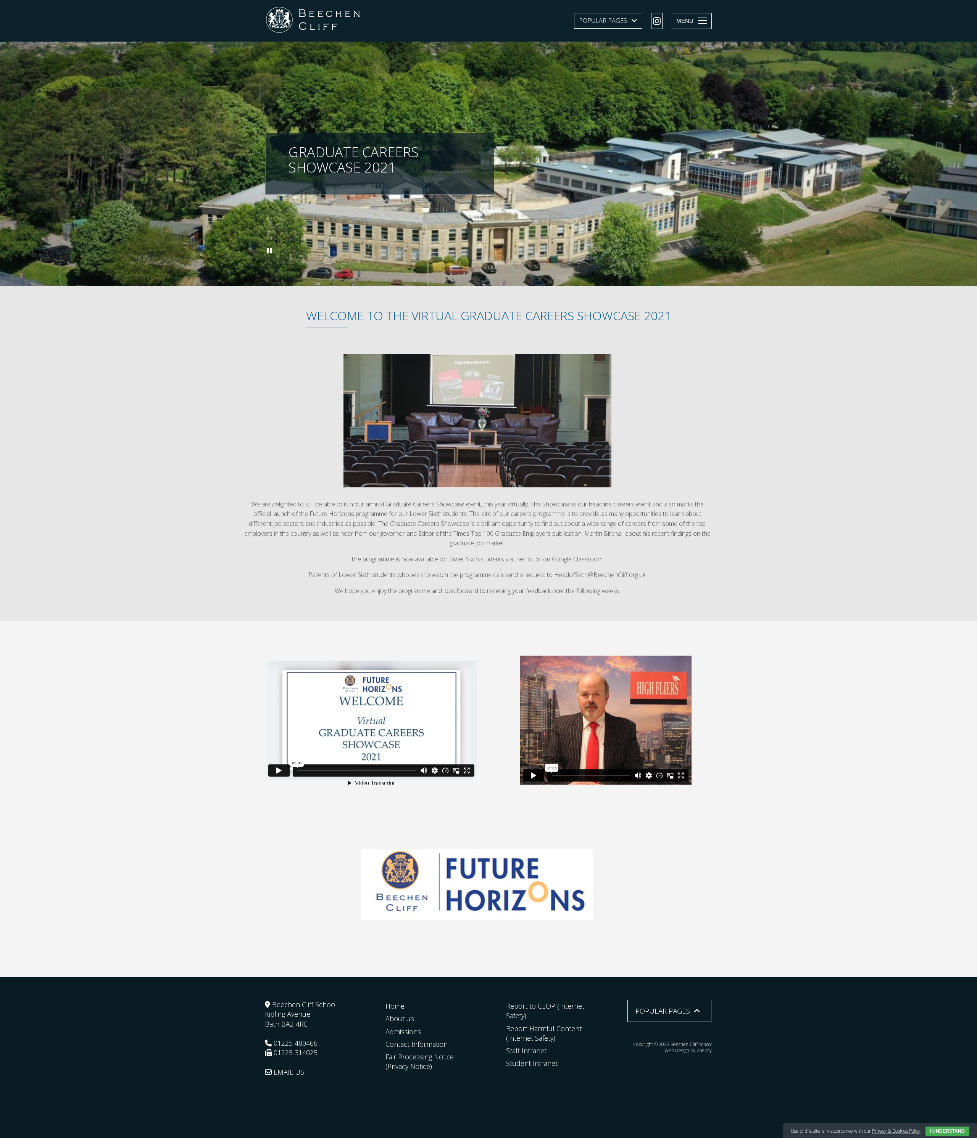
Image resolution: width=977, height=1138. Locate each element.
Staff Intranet (526, 1050)
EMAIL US (288, 1072)
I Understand (947, 1131)
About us (399, 1018)
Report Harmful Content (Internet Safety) (544, 1033)
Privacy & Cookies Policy (896, 1131)
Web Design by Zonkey (688, 1050)
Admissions (403, 1031)
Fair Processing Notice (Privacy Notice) (419, 1061)
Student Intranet (532, 1063)
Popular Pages (603, 20)
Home (395, 1006)
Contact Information (416, 1044)
